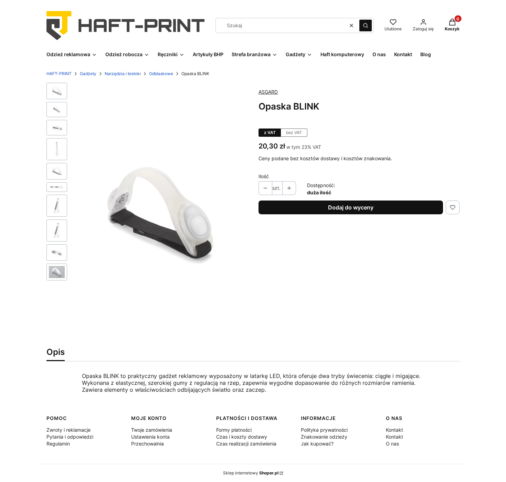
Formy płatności (234, 430)
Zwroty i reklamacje (68, 430)
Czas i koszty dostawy (241, 437)
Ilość (264, 176)
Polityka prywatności (324, 430)
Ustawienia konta (150, 437)
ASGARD (268, 92)
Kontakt (394, 430)
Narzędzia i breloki (123, 73)
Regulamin (58, 444)
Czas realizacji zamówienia (246, 444)
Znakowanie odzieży (324, 437)
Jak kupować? (317, 444)
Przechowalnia (147, 444)
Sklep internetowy (250, 472)
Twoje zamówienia (151, 430)
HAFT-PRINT (59, 73)
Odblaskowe (161, 73)
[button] (365, 25)
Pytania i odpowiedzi (69, 437)
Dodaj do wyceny (350, 207)
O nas (392, 444)
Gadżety (88, 73)
